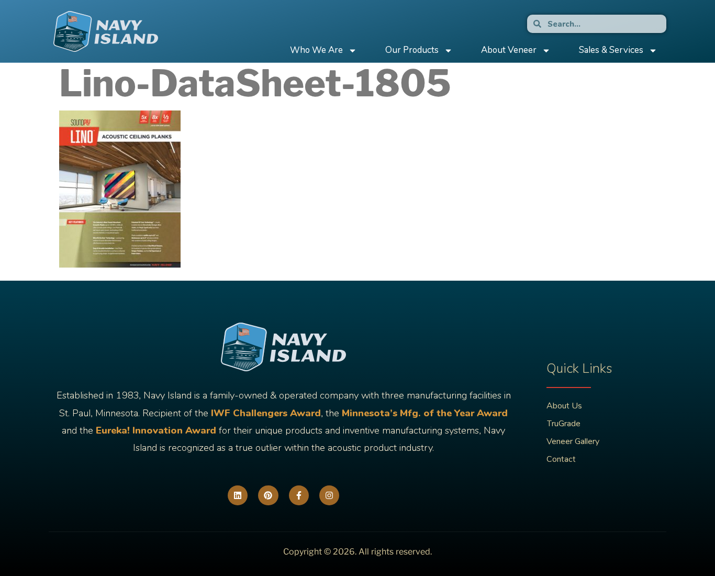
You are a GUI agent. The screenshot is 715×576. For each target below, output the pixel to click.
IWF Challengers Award (266, 413)
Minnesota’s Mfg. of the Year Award (425, 413)
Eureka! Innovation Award (156, 430)
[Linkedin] (238, 495)
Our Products (412, 50)
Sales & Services (611, 50)
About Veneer (509, 50)
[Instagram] (329, 495)
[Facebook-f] (299, 495)
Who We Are (316, 50)
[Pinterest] (268, 495)
